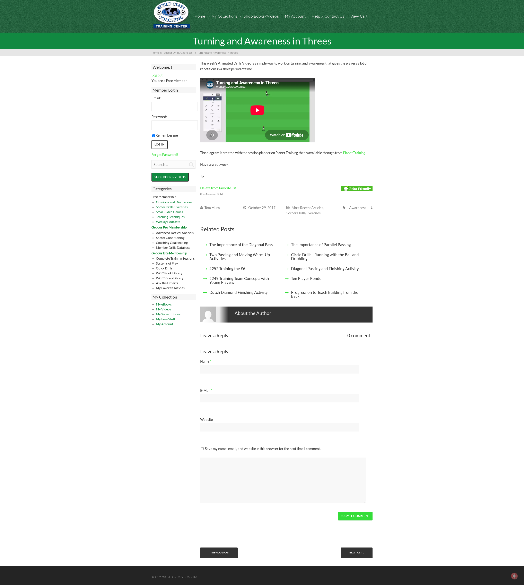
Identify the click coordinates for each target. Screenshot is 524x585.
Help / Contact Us (328, 16)
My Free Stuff (165, 319)
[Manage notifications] (514, 576)
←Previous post (218, 552)
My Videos (163, 309)
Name (205, 361)
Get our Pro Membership (169, 227)
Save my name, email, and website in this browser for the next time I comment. (263, 448)
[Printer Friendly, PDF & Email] (357, 188)
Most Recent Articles (307, 208)
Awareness (357, 208)
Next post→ (356, 552)
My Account (295, 16)
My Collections (224, 16)
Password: (159, 117)
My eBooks (164, 304)
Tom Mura (212, 208)
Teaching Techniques (170, 217)
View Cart (358, 16)
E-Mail (206, 390)
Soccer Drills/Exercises (172, 207)
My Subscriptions (168, 314)
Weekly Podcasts (168, 222)
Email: (156, 98)
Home (200, 16)
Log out (157, 75)
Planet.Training (354, 153)
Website (206, 419)
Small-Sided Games (169, 212)
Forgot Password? (164, 154)
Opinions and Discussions (174, 202)
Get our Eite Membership (169, 253)
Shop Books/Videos (261, 16)
